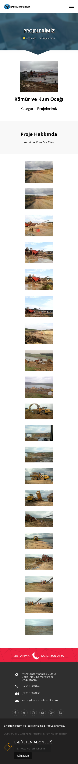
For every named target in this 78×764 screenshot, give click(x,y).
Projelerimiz (48, 38)
